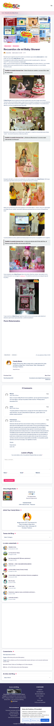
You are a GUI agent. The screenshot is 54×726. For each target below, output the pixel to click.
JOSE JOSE (11, 586)
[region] (35, 715)
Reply (47, 393)
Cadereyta (22, 276)
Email (22, 472)
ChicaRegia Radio (31, 496)
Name (6, 472)
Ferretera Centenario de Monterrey (14, 710)
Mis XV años (12, 581)
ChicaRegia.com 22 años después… (24, 664)
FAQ (40, 698)
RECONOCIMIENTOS (40, 694)
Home (3, 12)
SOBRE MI (40, 689)
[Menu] (51, 5)
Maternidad (8, 46)
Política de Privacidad (40, 702)
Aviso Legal (40, 700)
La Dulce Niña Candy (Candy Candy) (18, 569)
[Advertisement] (27, 337)
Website (38, 472)
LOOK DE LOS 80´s (13, 597)
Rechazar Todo (35, 720)
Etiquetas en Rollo (14, 712)
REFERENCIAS (40, 691)
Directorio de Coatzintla (14, 717)
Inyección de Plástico (14, 713)
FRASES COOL (12, 547)
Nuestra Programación (31, 498)
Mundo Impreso (14, 715)
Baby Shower (7, 354)
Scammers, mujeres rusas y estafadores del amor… (22, 592)
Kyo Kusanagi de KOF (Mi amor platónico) (19, 558)
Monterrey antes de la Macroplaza (16, 657)
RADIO (13, 654)
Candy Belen (17, 361)
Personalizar (26, 720)
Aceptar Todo (44, 720)
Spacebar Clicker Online (9, 664)
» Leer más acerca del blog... (17, 699)
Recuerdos (15, 46)
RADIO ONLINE (39, 696)
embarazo (14, 354)
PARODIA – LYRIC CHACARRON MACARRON (20, 564)
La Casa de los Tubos (14, 552)
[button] (16, 369)
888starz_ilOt (6, 667)
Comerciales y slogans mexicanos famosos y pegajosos (23, 575)
